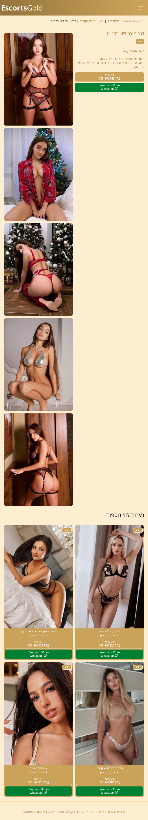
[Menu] (140, 5)
